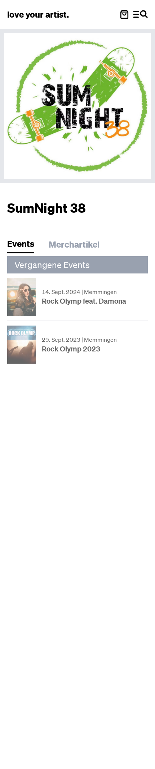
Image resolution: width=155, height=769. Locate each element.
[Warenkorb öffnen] (124, 14)
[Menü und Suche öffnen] (140, 14)
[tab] (24, 245)
